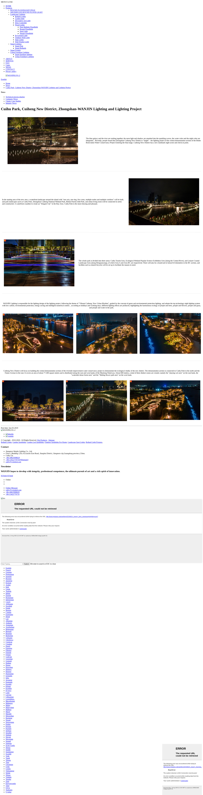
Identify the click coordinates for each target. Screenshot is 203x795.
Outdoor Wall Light (22, 38)
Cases (8, 65)
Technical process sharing (15, 97)
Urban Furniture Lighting (19, 52)
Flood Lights (20, 25)
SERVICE (10, 61)
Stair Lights (19, 40)
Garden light (19, 19)
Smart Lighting (15, 44)
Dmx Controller (21, 23)
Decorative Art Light (22, 21)
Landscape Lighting (17, 14)
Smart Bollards (20, 48)
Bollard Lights (20, 16)
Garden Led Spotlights (35, 442)
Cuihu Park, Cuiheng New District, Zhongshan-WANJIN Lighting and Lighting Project (38, 88)
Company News (12, 99)
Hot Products (42, 440)
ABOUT (9, 59)
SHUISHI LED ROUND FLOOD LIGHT (26, 12)
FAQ (7, 63)
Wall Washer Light (22, 42)
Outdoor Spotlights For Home (56, 442)
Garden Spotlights (19, 442)
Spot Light (24, 31)
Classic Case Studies (13, 101)
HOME (8, 6)
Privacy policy (11, 71)
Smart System (15, 50)
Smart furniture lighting (23, 55)
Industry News (11, 103)
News (8, 85)
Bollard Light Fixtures (94, 442)
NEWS (8, 67)
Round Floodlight (26, 29)
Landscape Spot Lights (76, 442)
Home (8, 83)
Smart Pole (19, 46)
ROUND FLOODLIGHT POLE (22, 10)
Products (9, 8)
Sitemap (52, 440)
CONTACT (10, 69)
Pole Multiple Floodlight (29, 27)
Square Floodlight (26, 33)
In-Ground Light (21, 35)
